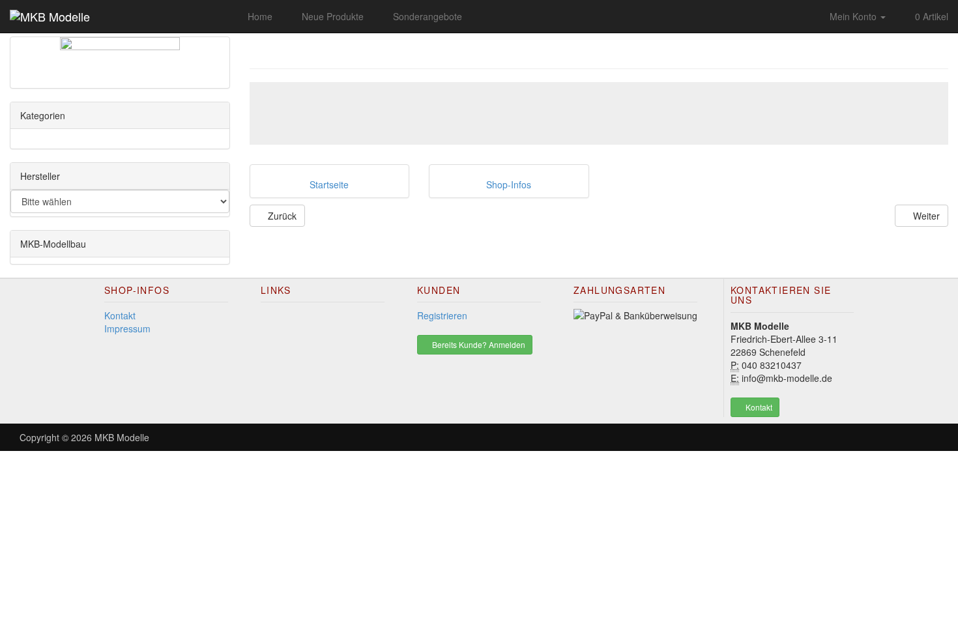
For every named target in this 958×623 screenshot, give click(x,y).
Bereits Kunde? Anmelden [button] (477, 344)
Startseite (329, 184)
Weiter (925, 215)
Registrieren (442, 315)
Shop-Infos (508, 184)
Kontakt (120, 315)
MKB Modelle (121, 437)
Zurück (281, 215)
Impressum (127, 328)
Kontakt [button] (758, 407)
